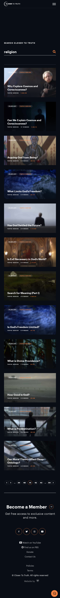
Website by (35, 580)
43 (41, 483)
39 (19, 483)
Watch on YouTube (31, 543)
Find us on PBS (31, 547)
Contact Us (30, 556)
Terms (30, 570)
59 (49, 483)
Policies (30, 565)
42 (36, 483)
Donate (30, 552)
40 (24, 483)
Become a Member (26, 506)
